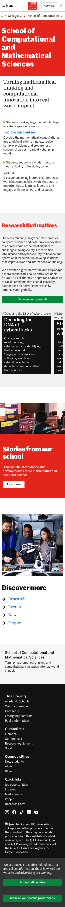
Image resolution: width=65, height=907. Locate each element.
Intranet (10, 789)
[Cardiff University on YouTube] (36, 812)
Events (9, 172)
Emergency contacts (18, 716)
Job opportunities (16, 784)
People (14, 623)
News (13, 615)
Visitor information (17, 706)
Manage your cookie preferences (32, 898)
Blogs (8, 771)
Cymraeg (49, 5)
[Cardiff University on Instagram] (7, 812)
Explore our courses (19, 132)
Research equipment (18, 743)
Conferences (13, 738)
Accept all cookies (32, 882)
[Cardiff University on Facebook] (14, 812)
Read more (13, 484)
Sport (8, 748)
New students (14, 761)
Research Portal (15, 804)
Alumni (9, 766)
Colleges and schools (22, 15)
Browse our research (32, 299)
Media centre (13, 794)
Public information (17, 720)
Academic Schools (17, 701)
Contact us (12, 711)
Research (17, 599)
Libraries (10, 734)
